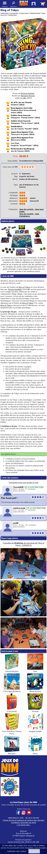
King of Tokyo (24, 287)
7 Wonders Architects (12, 691)
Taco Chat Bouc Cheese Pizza (12, 732)
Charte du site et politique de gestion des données (23, 820)
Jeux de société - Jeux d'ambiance (29, 215)
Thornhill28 (18, 487)
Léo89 (15, 523)
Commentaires (12, 15)
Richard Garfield (27, 93)
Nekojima (12, 753)
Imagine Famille (35, 731)
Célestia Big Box (11, 671)
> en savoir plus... (24, 825)
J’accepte (34, 851)
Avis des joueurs (24, 13)
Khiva (35, 753)
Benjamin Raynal (28, 96)
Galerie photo (5, 13)
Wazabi (35, 711)
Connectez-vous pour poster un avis (23, 482)
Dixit (35, 671)
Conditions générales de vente (23, 822)
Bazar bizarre (35, 691)
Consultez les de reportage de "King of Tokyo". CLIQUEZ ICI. (23, 544)
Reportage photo (35, 13)
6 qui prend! (12, 711)
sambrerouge (19, 508)
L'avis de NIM (14, 13)
